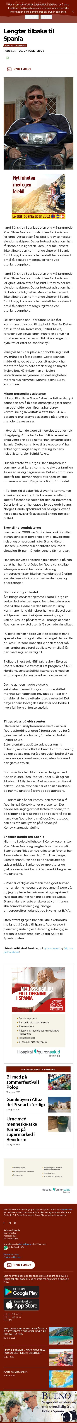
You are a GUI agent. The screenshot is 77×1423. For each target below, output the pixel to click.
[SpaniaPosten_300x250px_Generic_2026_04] (38, 989)
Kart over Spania (15, 1371)
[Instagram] (9, 1223)
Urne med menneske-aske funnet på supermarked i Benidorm (21, 1129)
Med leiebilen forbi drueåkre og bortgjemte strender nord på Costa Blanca (26, 1331)
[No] (72, 11)
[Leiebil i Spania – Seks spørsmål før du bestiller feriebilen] (61, 1357)
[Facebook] (4, 1223)
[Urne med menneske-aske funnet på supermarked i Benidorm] (59, 1124)
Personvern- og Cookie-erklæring (12, 1255)
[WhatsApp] (7, 58)
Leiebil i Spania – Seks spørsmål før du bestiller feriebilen (25, 1351)
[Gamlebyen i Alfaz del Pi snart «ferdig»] (59, 1105)
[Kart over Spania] (61, 1379)
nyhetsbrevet (51, 948)
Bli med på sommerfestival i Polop (22, 1082)
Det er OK (31, 16)
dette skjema (24, 1244)
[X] (15, 1223)
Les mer (46, 16)
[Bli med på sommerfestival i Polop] (59, 1082)
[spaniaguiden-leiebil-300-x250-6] (38, 196)
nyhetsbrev (66, 1209)
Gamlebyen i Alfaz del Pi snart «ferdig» (25, 1101)
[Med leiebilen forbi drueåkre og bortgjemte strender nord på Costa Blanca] (61, 1336)
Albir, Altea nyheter (15, 45)
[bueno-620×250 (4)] (38, 1421)
